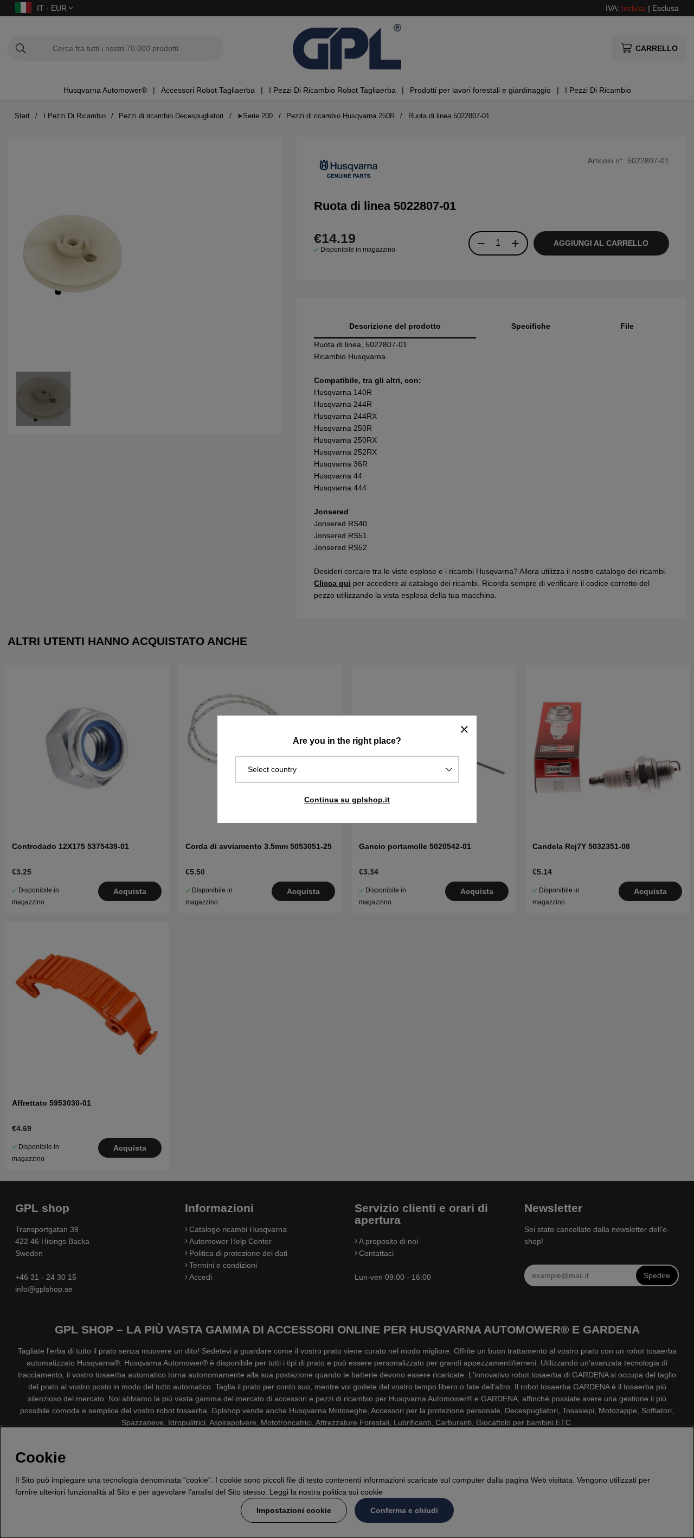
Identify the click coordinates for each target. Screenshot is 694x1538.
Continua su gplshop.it (347, 799)
